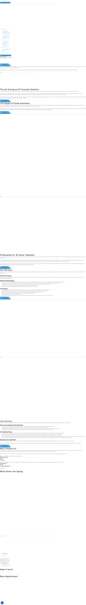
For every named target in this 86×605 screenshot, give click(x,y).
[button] (2, 602)
